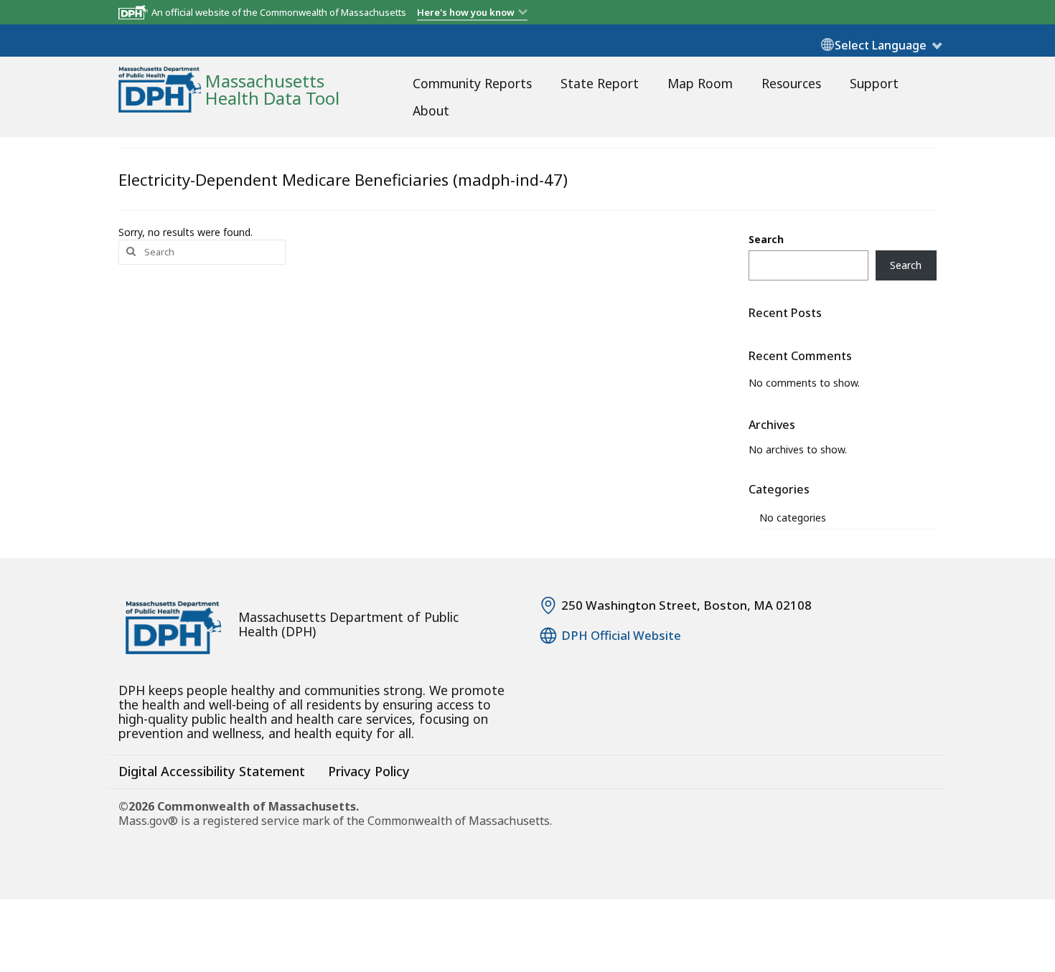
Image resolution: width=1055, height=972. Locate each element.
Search (766, 239)
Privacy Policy (369, 771)
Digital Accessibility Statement (211, 771)
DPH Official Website (621, 635)
